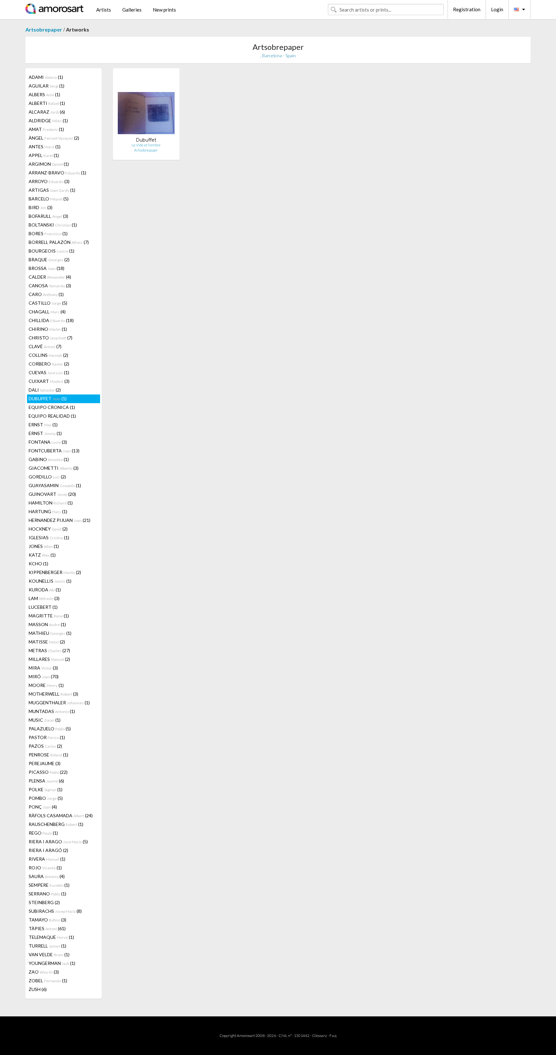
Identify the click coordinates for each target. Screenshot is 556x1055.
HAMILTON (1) (51, 502)
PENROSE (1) (48, 754)
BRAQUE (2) (49, 259)
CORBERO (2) (49, 363)
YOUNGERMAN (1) (52, 963)
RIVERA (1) (47, 859)
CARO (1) (46, 294)
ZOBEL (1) (48, 980)
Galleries (132, 10)
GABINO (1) (49, 459)
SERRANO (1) (47, 893)
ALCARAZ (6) (47, 112)
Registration (466, 9)
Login (497, 9)
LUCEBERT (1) (43, 607)
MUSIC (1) (44, 720)
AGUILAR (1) (46, 85)
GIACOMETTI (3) (54, 468)
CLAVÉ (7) (45, 346)
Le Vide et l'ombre (146, 145)
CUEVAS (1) (49, 372)
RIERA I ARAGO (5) (58, 841)
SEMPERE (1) (49, 885)
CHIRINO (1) (48, 329)
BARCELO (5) (49, 198)
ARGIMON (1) (49, 164)
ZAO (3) (44, 972)
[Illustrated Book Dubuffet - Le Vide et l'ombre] (146, 105)
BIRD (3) (40, 207)
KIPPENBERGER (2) (55, 572)
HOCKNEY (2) (48, 529)
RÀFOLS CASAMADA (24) (61, 815)
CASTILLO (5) (48, 303)
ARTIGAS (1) (52, 190)
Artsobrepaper (43, 29)
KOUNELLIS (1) (50, 581)
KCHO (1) (38, 563)
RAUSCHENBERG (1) (56, 824)
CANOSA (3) (50, 285)
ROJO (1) (45, 867)
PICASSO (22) (48, 772)
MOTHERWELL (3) (53, 694)
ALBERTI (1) (47, 103)
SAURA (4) (47, 876)
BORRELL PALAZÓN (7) (59, 242)
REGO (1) (43, 833)
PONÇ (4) (43, 807)
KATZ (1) (42, 555)
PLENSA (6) (46, 780)
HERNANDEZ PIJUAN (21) (59, 520)
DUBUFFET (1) (48, 398)
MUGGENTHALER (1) (59, 702)
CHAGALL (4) (47, 311)
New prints (164, 10)
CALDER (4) (50, 277)
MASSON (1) (47, 624)
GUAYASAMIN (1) (55, 485)
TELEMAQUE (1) (51, 937)
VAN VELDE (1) (49, 954)
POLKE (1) (45, 789)
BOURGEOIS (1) (51, 251)
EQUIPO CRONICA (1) (52, 407)
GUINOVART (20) (52, 494)
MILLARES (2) (49, 659)
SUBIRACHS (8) (55, 911)
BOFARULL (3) (48, 216)
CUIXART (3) (49, 381)
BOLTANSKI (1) (53, 224)
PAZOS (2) (45, 746)
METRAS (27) (49, 650)
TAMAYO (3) (47, 919)
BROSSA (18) (46, 268)
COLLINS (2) (48, 355)
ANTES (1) (44, 146)
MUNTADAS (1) (52, 711)
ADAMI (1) (46, 77)
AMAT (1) (46, 129)
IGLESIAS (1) (49, 537)
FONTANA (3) (48, 442)
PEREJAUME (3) (44, 763)
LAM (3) (44, 598)
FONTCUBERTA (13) (54, 450)
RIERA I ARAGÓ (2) (48, 850)
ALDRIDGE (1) (48, 120)
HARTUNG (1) (48, 511)
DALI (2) (45, 390)
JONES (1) (44, 546)
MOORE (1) (46, 685)
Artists (103, 10)
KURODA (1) (45, 589)
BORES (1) (48, 233)
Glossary (319, 1035)
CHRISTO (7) (50, 337)
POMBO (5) (46, 798)
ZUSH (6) (38, 989)
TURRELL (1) (47, 946)
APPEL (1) (44, 155)
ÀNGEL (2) (54, 138)
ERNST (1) (43, 424)
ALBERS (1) (44, 94)
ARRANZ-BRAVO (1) (57, 172)
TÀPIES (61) (47, 928)
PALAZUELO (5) (50, 728)
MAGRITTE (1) (49, 615)
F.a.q (333, 1035)
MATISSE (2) (47, 641)
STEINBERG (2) (44, 902)
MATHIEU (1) (50, 633)
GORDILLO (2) (47, 476)
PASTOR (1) (47, 737)
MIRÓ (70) (44, 676)
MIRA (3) (43, 668)
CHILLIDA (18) (51, 320)
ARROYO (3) (49, 181)
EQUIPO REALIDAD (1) (52, 416)
